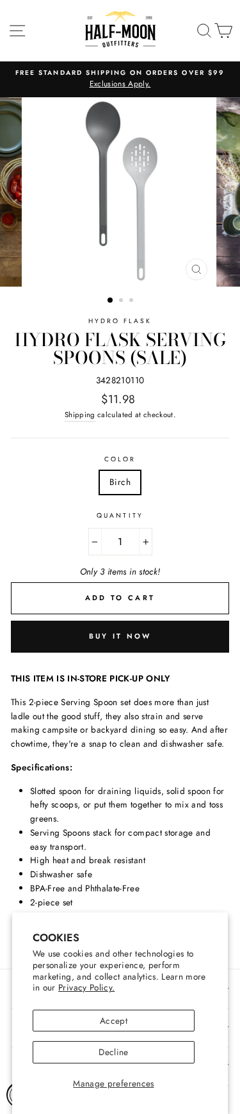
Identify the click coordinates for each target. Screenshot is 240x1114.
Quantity (120, 515)
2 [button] (122, 301)
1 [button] (111, 301)
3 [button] (132, 301)
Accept (113, 1020)
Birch (120, 481)
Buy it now (120, 636)
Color (120, 459)
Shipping (80, 415)
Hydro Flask (120, 321)
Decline (113, 1052)
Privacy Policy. (86, 987)
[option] (120, 79)
